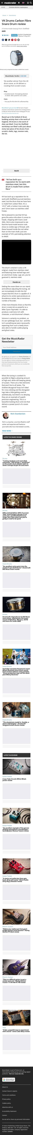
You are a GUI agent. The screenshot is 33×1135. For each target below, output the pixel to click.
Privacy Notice (26, 358)
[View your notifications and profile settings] (19, 3)
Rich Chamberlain (25, 34)
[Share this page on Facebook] (3, 40)
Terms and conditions (9, 1095)
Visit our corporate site (16, 1074)
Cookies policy (6, 1103)
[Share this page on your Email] (18, 40)
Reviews (14, 35)
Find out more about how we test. (10, 113)
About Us (5, 1087)
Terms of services (24, 356)
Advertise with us (7, 1107)
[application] (16, 250)
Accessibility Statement (9, 1111)
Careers (4, 1115)
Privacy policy (6, 1099)
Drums (4, 15)
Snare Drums (12, 15)
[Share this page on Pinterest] (12, 40)
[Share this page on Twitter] (6, 40)
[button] (2, 2)
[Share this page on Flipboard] (15, 40)
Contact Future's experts (9, 1091)
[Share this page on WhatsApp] (9, 40)
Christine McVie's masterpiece (18, 7)
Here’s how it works (22, 46)
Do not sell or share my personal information (16, 1119)
